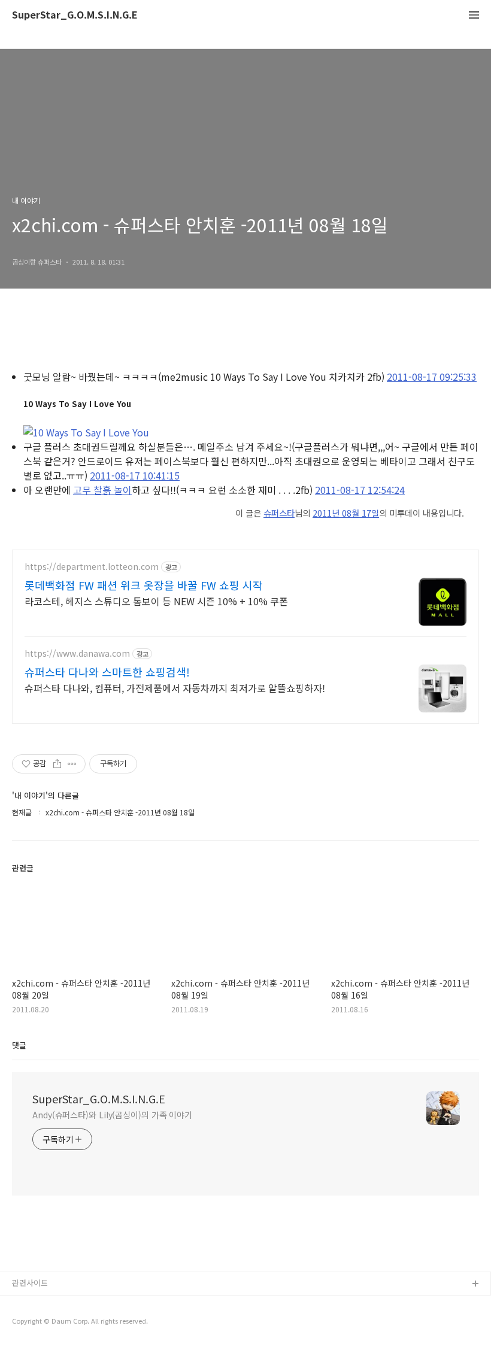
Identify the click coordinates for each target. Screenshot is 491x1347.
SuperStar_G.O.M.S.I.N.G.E (75, 15)
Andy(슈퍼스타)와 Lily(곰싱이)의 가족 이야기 (112, 1115)
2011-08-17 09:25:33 (432, 376)
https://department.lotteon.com (92, 567)
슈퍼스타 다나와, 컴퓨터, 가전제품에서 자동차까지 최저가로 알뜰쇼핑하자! (175, 687)
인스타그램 (31, 1303)
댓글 (19, 1045)
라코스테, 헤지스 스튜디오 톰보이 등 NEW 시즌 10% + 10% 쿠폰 (156, 601)
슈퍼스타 (279, 512)
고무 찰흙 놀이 (102, 490)
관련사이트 (30, 1282)
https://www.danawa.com (77, 653)
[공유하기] (57, 764)
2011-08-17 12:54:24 (360, 490)
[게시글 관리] (72, 764)
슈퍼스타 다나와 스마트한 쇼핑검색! (107, 672)
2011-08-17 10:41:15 (135, 475)
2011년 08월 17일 (346, 512)
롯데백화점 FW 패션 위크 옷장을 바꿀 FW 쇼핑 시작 (144, 585)
